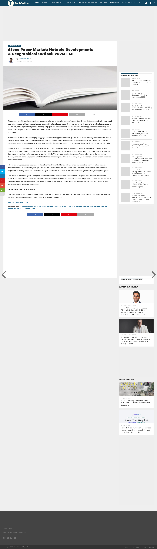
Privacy (144, 547)
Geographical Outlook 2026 (34, 207)
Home (36, 3)
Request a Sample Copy (18, 202)
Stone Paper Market (80, 207)
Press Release (128, 3)
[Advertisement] (78, 23)
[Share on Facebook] (27, 114)
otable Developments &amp (59, 207)
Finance (103, 3)
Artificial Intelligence (87, 3)
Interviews (114, 3)
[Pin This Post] (60, 114)
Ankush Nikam (23, 59)
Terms (151, 547)
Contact (136, 547)
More (140, 3)
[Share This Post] (43, 114)
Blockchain (69, 3)
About (128, 547)
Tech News (56, 3)
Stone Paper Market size (24, 208)
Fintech (45, 3)
